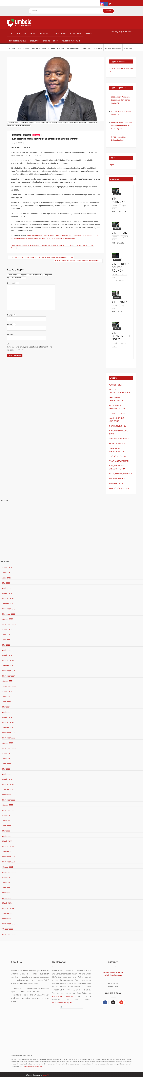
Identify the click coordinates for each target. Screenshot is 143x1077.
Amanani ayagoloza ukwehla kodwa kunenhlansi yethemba (77, 261)
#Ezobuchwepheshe (113, 48)
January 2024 (7, 728)
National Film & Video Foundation (53, 245)
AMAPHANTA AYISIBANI (119, 461)
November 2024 (8, 676)
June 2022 (6, 826)
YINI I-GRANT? (121, 233)
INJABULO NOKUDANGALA (120, 474)
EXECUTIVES (34, 41)
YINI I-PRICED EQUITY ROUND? (120, 267)
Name (11, 315)
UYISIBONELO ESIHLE (118, 456)
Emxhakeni (43, 34)
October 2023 (7, 743)
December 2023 (8, 733)
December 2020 (8, 919)
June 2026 (6, 578)
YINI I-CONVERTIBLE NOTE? (121, 336)
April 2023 (6, 774)
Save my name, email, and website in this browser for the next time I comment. (29, 348)
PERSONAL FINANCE (58, 34)
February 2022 (8, 846)
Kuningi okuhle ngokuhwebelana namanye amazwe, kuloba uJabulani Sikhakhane (42, 257)
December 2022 (8, 795)
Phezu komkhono (39, 48)
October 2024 (7, 681)
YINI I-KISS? (119, 302)
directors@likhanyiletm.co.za (33, 1066)
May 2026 (6, 583)
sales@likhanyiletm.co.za (113, 975)
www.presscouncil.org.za (62, 1003)
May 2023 (6, 769)
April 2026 (6, 588)
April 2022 (6, 836)
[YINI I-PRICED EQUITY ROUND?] (115, 255)
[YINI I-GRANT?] (115, 224)
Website (10, 334)
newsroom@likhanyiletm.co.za (113, 972)
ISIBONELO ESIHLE (117, 413)
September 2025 (9, 624)
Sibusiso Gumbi (82, 245)
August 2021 (7, 877)
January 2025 (7, 666)
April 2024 (6, 712)
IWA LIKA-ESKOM (116, 483)
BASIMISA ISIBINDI (117, 479)
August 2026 (7, 567)
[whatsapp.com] (110, 4)
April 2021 (6, 898)
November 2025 (8, 614)
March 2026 (7, 593)
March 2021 (7, 903)
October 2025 (7, 619)
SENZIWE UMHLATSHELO (120, 439)
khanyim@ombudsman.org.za (64, 996)
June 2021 (6, 888)
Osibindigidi (86, 48)
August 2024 (7, 691)
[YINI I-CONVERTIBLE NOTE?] (115, 324)
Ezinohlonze (17, 135)
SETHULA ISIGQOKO (118, 443)
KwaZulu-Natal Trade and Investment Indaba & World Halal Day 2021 (121, 126)
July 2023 (6, 758)
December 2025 (8, 609)
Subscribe (128, 48)
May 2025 (6, 645)
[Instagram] (113, 1002)
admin (115, 206)
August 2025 (7, 629)
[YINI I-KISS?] (115, 293)
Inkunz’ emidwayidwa (17, 41)
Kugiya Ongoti (76, 34)
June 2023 (6, 764)
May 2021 (6, 893)
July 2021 (6, 882)
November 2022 (8, 800)
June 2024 (6, 702)
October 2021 (7, 867)
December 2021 (8, 857)
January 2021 (7, 913)
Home (11, 34)
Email (10, 324)
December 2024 (8, 671)
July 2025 (6, 635)
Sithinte (46, 41)
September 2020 (9, 934)
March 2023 (7, 779)
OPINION (88, 34)
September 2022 (9, 810)
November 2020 (8, 924)
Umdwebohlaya (73, 48)
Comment (12, 283)
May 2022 (6, 831)
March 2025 (7, 655)
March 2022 (7, 841)
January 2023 (7, 789)
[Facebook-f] (105, 1002)
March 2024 (7, 717)
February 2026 (8, 598)
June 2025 (6, 640)
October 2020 (7, 929)
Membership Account (71, 41)
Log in (111, 165)
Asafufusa (21, 34)
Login (55, 41)
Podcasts (98, 48)
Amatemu (117, 194)
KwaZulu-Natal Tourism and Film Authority (25, 245)
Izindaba (36, 135)
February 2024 (8, 722)
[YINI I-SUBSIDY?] (115, 190)
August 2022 (7, 815)
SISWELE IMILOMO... (117, 426)
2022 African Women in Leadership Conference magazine (120, 100)
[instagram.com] (102, 4)
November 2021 (8, 862)
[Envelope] (121, 1002)
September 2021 (9, 872)
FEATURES (26, 135)
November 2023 (8, 738)
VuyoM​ (46, 1075)
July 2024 (6, 697)
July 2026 (6, 573)
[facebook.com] (106, 4)
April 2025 (6, 650)
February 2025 (8, 660)
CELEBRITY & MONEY (56, 48)
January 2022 (7, 851)
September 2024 (9, 686)
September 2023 (9, 748)
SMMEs (32, 34)
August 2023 (7, 753)
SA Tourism (70, 245)
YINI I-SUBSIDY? (118, 200)
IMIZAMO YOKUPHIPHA (119, 488)
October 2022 (7, 805)
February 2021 (8, 908)
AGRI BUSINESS (23, 48)
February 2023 (8, 784)
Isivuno (12, 48)
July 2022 (6, 820)
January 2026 (7, 604)
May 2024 (6, 707)
